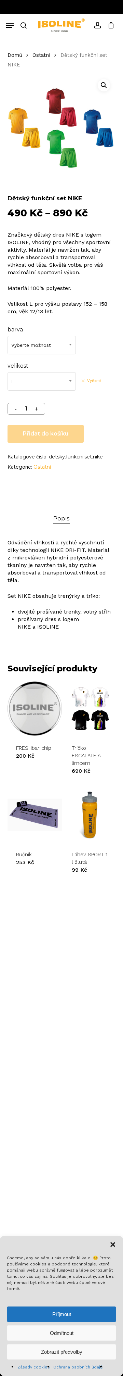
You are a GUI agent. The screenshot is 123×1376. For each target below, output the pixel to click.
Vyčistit (94, 380)
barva (15, 329)
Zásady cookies (33, 1367)
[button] (112, 1244)
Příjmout (61, 1314)
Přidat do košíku (45, 433)
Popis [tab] (61, 518)
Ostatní (41, 55)
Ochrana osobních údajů (77, 1367)
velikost (18, 366)
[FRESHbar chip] (35, 708)
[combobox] (42, 345)
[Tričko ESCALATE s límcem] (90, 708)
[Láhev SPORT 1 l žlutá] (90, 814)
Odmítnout (61, 1333)
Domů (15, 55)
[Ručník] (35, 814)
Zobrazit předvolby (61, 1352)
